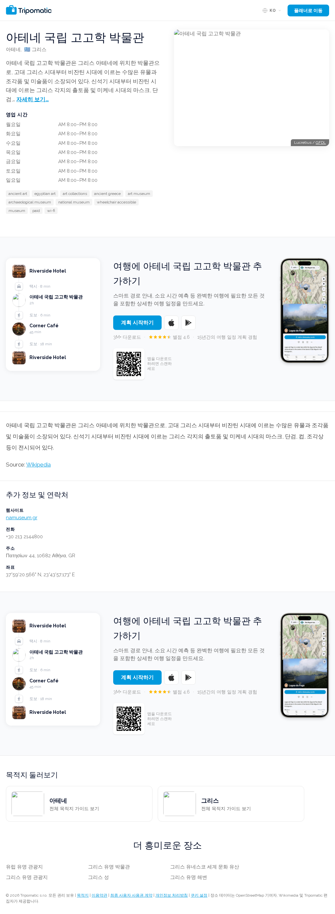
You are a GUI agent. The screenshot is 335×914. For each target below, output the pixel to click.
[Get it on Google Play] (188, 322)
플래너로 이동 (308, 10)
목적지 (83, 895)
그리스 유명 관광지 (27, 877)
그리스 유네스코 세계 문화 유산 (204, 867)
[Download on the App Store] (171, 322)
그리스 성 (98, 877)
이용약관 (99, 895)
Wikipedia (38, 464)
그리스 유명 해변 (188, 877)
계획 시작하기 (137, 322)
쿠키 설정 (199, 895)
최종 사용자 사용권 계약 (131, 895)
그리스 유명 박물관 (109, 867)
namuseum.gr (21, 518)
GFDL (321, 142)
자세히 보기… (32, 99)
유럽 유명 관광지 (24, 867)
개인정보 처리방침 (171, 895)
